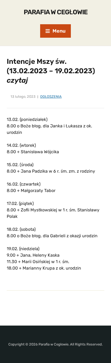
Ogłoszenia (51, 97)
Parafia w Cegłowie (56, 12)
